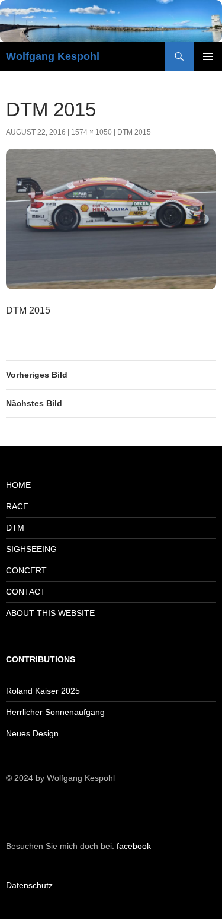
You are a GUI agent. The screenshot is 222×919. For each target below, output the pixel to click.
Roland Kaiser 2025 (43, 690)
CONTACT (26, 591)
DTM (15, 527)
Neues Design (32, 733)
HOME (18, 485)
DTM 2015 (134, 132)
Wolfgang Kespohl (52, 56)
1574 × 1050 (91, 132)
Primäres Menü (208, 56)
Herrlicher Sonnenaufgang (55, 712)
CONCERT (26, 570)
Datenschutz (29, 885)
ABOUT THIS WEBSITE (50, 613)
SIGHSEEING (31, 549)
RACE (17, 506)
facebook (134, 846)
